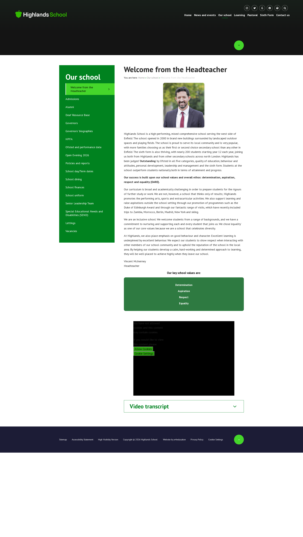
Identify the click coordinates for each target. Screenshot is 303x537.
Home (141, 77)
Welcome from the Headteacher (178, 77)
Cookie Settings (144, 353)
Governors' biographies (79, 131)
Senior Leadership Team (79, 203)
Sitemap (63, 439)
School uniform (74, 195)
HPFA (69, 139)
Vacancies (71, 231)
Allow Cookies (143, 349)
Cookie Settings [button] (215, 439)
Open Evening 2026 (77, 155)
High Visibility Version (108, 439)
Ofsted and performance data (83, 147)
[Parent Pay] (262, 8)
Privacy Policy (197, 439)
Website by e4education (174, 439)
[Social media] (255, 8)
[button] (277, 8)
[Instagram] (247, 8)
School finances (74, 187)
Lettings (70, 223)
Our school (152, 77)
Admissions (72, 99)
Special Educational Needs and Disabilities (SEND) (84, 213)
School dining (73, 179)
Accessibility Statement (82, 439)
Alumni (69, 107)
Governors (71, 123)
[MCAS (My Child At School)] (270, 8)
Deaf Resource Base (77, 115)
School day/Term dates (79, 171)
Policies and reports (77, 163)
